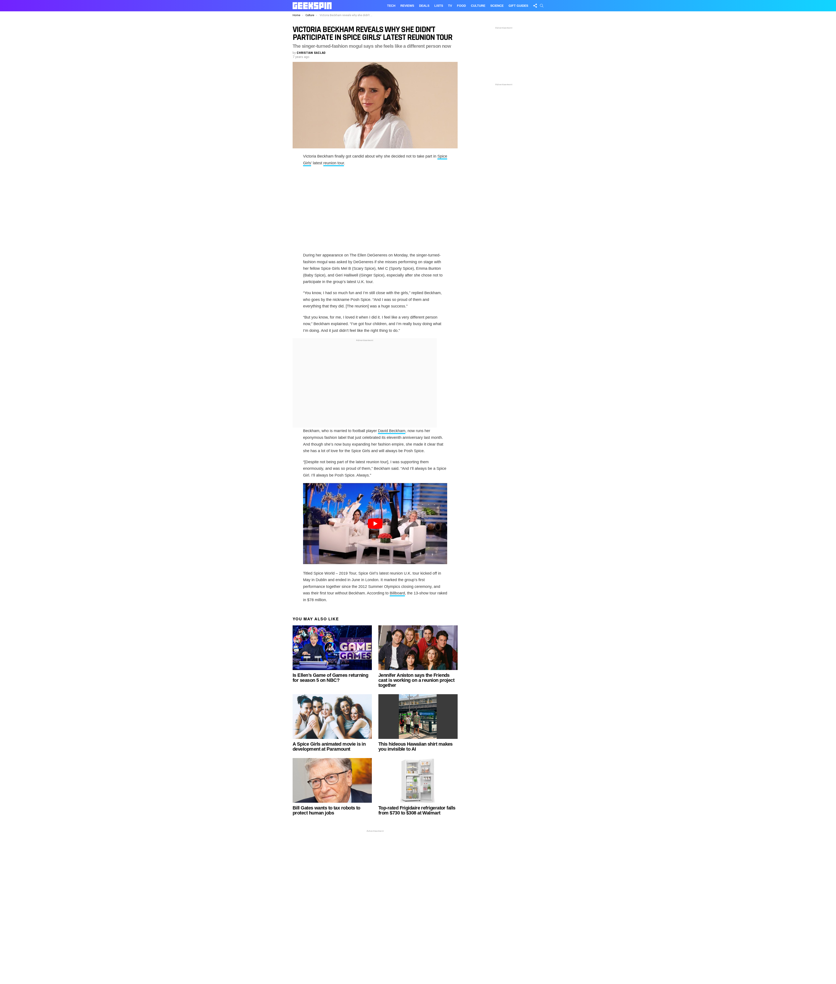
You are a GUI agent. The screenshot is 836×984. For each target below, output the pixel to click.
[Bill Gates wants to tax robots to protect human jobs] (332, 780)
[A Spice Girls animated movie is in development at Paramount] (332, 716)
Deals (424, 5)
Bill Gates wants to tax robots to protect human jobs (326, 810)
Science (497, 5)
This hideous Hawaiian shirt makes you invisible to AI (415, 746)
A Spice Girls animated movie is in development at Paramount (329, 746)
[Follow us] (535, 5)
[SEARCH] (541, 5)
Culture (478, 5)
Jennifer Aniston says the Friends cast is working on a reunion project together (416, 680)
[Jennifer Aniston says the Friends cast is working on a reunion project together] (418, 647)
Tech (391, 5)
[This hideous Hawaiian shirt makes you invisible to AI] (418, 716)
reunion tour (333, 163)
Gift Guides (518, 5)
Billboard (397, 593)
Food (461, 5)
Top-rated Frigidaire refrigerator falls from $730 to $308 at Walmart (416, 810)
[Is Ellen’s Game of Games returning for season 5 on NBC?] (332, 647)
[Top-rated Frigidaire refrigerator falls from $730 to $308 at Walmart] (418, 780)
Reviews (407, 5)
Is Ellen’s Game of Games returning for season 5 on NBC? (330, 677)
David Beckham (391, 431)
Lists (438, 5)
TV (450, 5)
